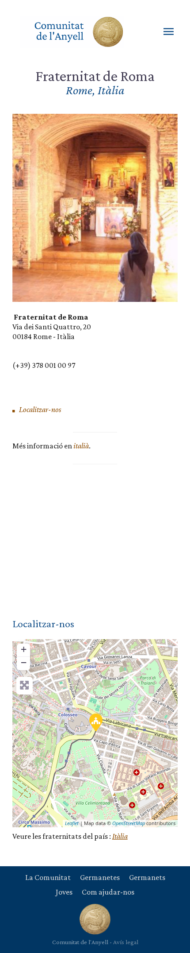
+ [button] (24, 649)
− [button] (24, 662)
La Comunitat (48, 877)
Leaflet (72, 823)
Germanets (147, 877)
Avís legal (125, 941)
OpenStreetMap (128, 823)
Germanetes (100, 877)
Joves (64, 891)
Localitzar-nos (39, 409)
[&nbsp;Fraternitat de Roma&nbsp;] (95, 722)
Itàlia (120, 836)
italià (81, 445)
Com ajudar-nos (108, 891)
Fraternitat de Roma (95, 76)
